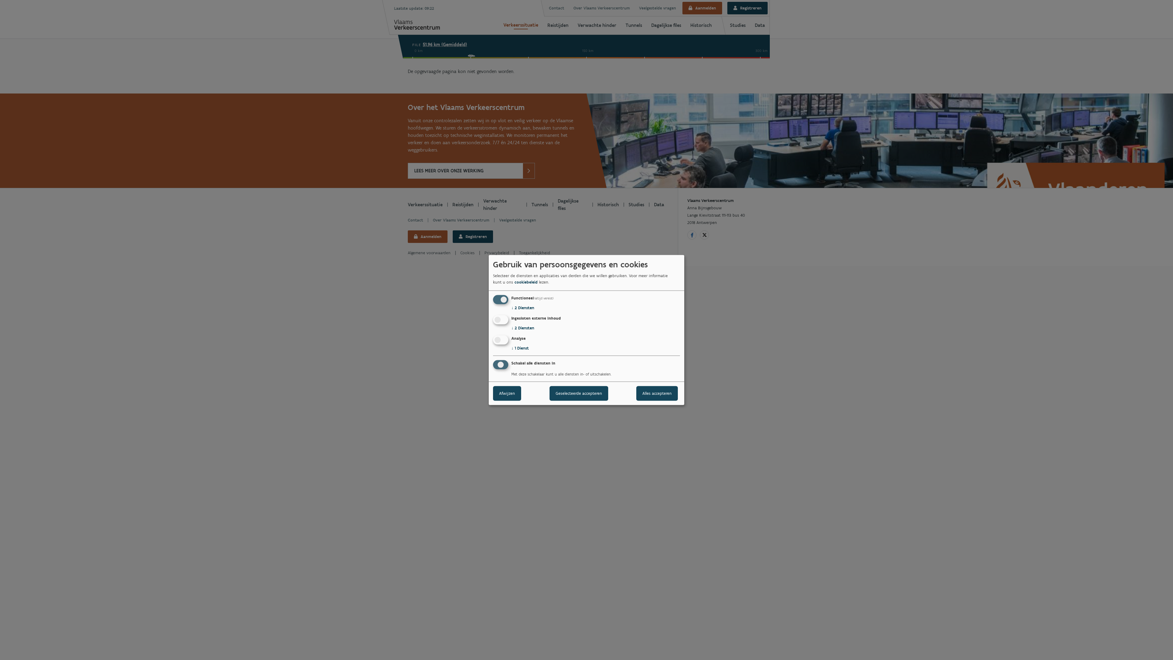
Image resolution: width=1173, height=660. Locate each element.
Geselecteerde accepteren (579, 393)
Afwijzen (507, 393)
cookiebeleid (526, 282)
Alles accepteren (657, 393)
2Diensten (522, 307)
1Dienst (520, 348)
